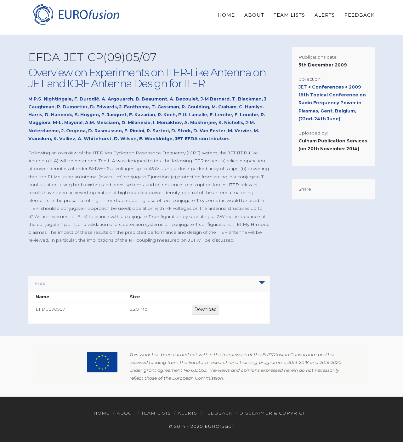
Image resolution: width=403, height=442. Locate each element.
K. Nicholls (231, 122)
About (125, 413)
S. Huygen (87, 115)
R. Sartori (158, 131)
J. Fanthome (134, 107)
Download (205, 309)
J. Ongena (73, 131)
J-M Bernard (215, 99)
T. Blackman (247, 99)
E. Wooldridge (156, 138)
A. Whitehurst (94, 138)
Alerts (187, 413)
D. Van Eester (209, 131)
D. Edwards (103, 107)
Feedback (218, 413)
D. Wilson (125, 138)
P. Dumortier (72, 107)
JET (302, 87)
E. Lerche (221, 115)
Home (102, 413)
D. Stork (181, 131)
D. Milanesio (136, 122)
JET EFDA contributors (202, 138)
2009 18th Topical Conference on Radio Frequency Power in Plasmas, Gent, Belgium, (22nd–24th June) (332, 103)
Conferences (328, 87)
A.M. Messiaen (102, 122)
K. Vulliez (64, 138)
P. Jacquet (114, 115)
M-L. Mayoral (67, 122)
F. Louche (246, 115)
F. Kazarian (142, 115)
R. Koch (167, 115)
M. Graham (224, 107)
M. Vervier (239, 131)
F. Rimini (134, 131)
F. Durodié (86, 99)
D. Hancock (58, 115)
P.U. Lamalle (192, 115)
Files (40, 283)
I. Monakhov (167, 122)
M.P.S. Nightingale (50, 99)
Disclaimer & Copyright (274, 413)
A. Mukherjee (200, 122)
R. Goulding (195, 107)
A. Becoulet (184, 99)
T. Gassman (165, 107)
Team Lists (156, 413)
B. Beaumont (151, 99)
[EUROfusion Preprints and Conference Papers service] (75, 14)
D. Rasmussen (105, 131)
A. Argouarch (117, 99)
